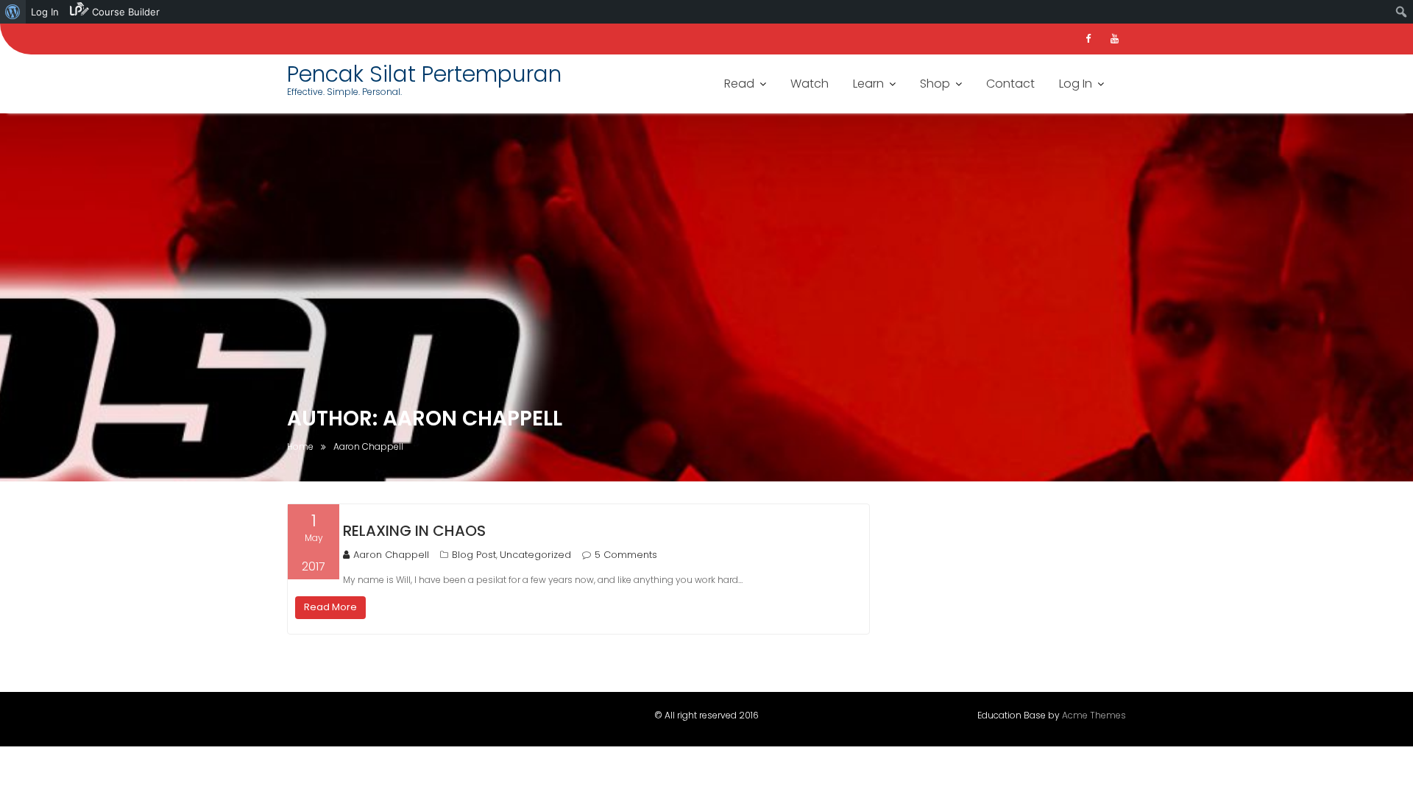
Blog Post (474, 555)
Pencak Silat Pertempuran (424, 74)
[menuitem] (13, 12)
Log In (1075, 83)
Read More (330, 607)
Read (739, 83)
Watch (809, 83)
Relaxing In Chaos (414, 530)
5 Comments (626, 555)
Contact (1010, 83)
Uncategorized (535, 555)
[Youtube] (1114, 39)
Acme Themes (1094, 715)
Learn (868, 83)
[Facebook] (1087, 39)
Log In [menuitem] (45, 12)
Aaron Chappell (391, 555)
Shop (935, 83)
